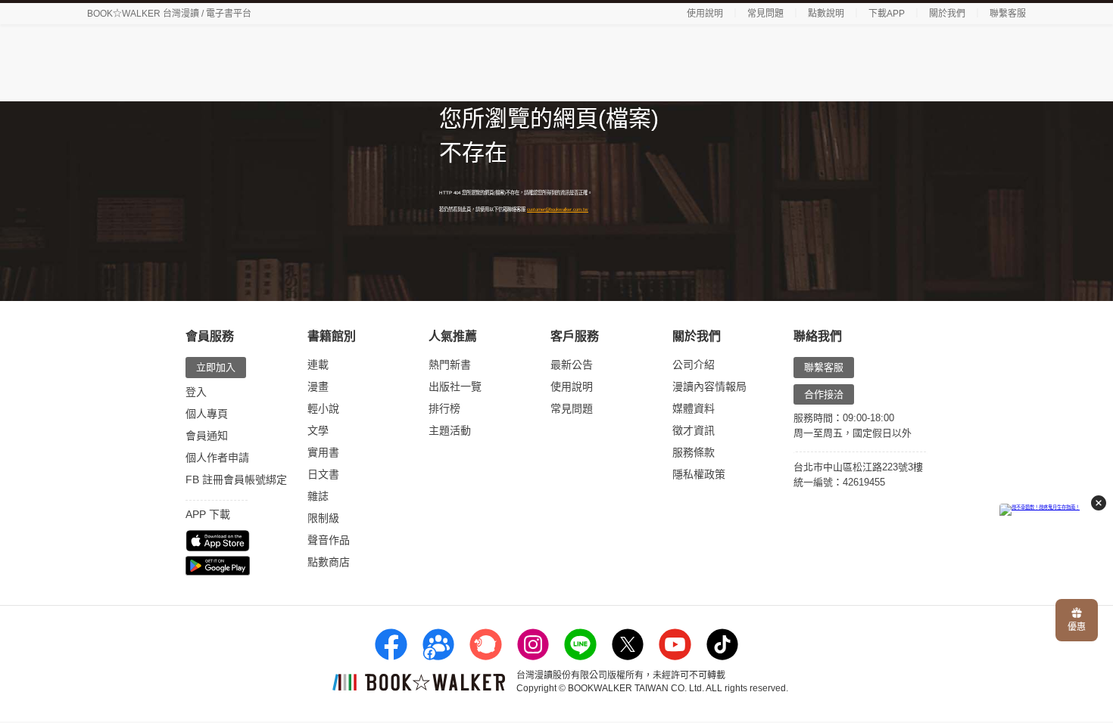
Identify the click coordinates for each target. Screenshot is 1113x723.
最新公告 (571, 364)
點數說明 (826, 13)
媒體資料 (693, 408)
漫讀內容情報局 (709, 386)
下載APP (886, 13)
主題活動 (450, 430)
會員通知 (207, 436)
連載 (318, 364)
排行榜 (444, 408)
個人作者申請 (217, 457)
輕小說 (323, 408)
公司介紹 (693, 364)
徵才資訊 (693, 430)
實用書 (323, 452)
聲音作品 (328, 540)
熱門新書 (450, 364)
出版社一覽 (455, 386)
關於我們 (947, 13)
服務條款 (693, 452)
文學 (318, 430)
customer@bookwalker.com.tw (557, 209)
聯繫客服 (1008, 13)
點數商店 (328, 562)
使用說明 (705, 13)
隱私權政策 (698, 474)
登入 (196, 392)
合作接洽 (823, 394)
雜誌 (318, 496)
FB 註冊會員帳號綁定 (236, 479)
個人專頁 (207, 414)
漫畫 (318, 386)
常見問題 (765, 13)
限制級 (323, 518)
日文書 (323, 474)
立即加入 (215, 367)
